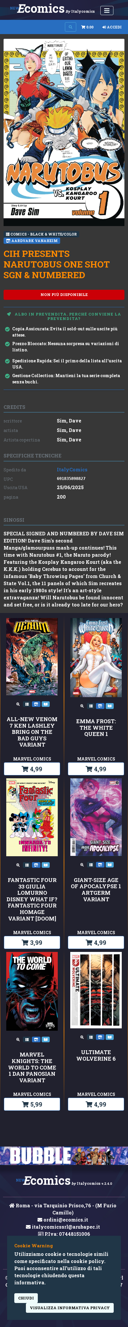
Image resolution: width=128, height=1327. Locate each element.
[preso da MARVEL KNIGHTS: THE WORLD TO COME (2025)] (46, 1039)
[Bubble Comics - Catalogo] (64, 1156)
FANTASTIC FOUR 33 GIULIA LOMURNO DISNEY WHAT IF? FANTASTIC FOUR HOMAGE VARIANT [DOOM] (32, 899)
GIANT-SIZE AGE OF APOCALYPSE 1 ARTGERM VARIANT (96, 889)
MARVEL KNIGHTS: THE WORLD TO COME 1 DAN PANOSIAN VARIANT (32, 1067)
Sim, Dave (69, 420)
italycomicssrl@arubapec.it (65, 1227)
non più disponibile (64, 294)
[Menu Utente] (106, 10)
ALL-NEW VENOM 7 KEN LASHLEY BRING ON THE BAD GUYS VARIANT (32, 732)
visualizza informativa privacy (70, 1307)
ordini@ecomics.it (65, 1219)
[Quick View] (18, 704)
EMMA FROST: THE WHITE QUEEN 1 (96, 727)
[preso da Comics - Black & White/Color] (27, 704)
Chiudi (26, 1298)
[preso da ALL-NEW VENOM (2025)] (46, 704)
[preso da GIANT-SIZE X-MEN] (110, 864)
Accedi (114, 27)
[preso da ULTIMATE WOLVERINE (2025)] (110, 1037)
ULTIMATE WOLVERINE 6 (96, 1055)
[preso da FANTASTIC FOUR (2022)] (46, 864)
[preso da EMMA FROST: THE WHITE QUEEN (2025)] (110, 705)
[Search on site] (70, 27)
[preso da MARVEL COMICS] (37, 704)
